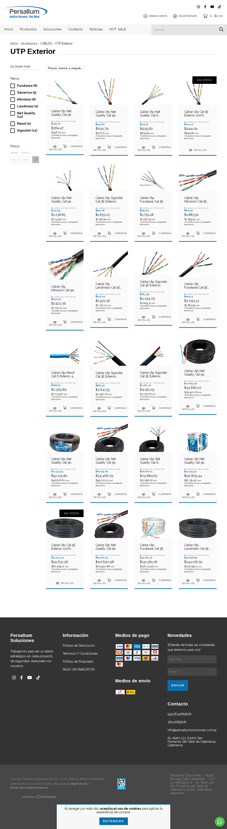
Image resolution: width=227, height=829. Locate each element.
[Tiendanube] (39, 797)
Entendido (113, 821)
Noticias (96, 29)
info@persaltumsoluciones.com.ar (192, 730)
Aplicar (35, 159)
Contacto (75, 29)
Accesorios (29, 43)
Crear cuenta (158, 16)
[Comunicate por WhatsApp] (220, 822)
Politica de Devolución (79, 645)
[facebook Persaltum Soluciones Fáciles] (205, 6)
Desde (14, 153)
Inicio (8, 29)
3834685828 (177, 722)
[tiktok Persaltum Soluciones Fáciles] (219, 6)
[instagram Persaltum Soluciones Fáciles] (198, 6)
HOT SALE (118, 29)
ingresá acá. (79, 783)
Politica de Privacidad (78, 661)
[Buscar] (221, 29)
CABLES (46, 43)
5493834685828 (179, 714)
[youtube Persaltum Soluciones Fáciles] (212, 6)
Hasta (25, 153)
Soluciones (52, 29)
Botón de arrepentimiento (29, 787)
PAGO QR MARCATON (79, 669)
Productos (28, 29)
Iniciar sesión (187, 16)
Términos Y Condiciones (80, 653)
